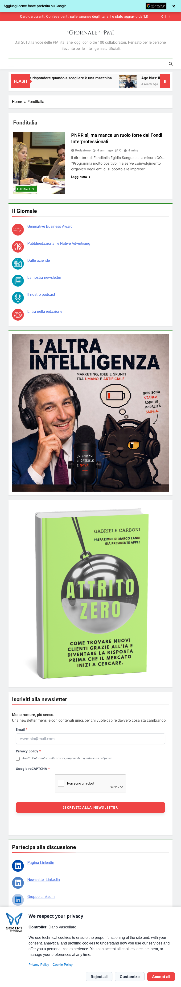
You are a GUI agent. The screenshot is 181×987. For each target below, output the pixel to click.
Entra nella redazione (44, 311)
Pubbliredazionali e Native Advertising (58, 243)
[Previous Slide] (162, 17)
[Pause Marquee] (165, 81)
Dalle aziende (38, 260)
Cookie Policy (63, 964)
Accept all (161, 976)
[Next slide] (169, 17)
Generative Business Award (50, 226)
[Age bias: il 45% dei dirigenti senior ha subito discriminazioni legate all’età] (110, 84)
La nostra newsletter (44, 277)
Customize (130, 976)
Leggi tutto (79, 176)
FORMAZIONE (26, 189)
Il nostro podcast (41, 294)
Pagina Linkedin (40, 862)
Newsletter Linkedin (43, 879)
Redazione (83, 150)
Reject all (99, 976)
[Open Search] (171, 64)
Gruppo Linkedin (41, 896)
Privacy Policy (39, 964)
